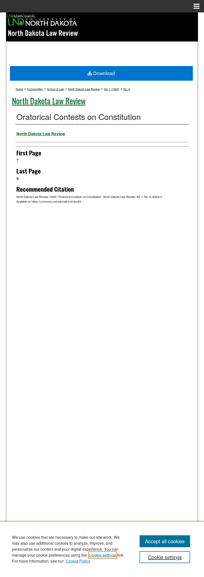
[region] (102, 549)
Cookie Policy (78, 561)
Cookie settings (102, 555)
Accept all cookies (165, 541)
